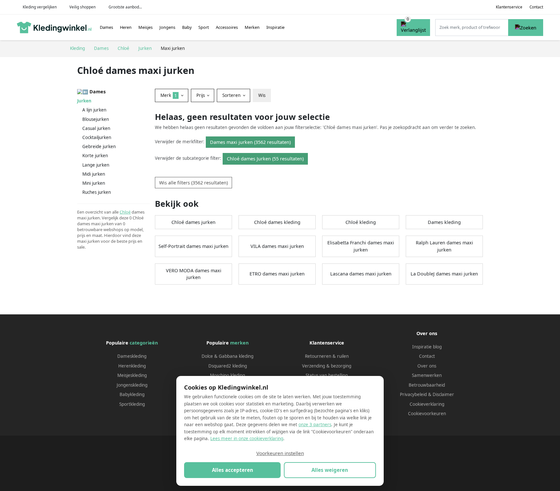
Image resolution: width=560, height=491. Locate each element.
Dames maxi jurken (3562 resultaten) (250, 142)
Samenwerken (427, 375)
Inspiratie (275, 27)
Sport (203, 27)
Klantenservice (509, 7)
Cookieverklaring (427, 404)
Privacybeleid (413, 394)
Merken (252, 27)
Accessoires (227, 27)
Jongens (167, 27)
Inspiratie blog (427, 347)
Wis (261, 95)
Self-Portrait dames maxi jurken (193, 246)
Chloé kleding (360, 222)
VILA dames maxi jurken (277, 246)
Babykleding (132, 394)
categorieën (144, 343)
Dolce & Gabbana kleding (227, 356)
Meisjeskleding (132, 375)
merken (239, 343)
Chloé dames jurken (193, 222)
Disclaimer (443, 394)
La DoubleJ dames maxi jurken (444, 274)
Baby (187, 27)
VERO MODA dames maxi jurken (193, 274)
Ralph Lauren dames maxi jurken (444, 246)
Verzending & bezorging (326, 366)
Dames (106, 27)
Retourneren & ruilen (327, 356)
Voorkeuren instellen (280, 453)
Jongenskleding (132, 385)
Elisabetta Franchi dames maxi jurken (360, 246)
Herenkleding (132, 366)
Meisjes (145, 27)
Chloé (125, 212)
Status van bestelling (327, 375)
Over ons (426, 366)
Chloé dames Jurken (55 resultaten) (265, 159)
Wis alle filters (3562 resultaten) (193, 183)
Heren (126, 27)
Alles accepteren (232, 470)
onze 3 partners (314, 424)
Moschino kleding (227, 375)
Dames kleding (444, 222)
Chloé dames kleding (277, 222)
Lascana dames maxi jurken (360, 274)
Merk (168, 95)
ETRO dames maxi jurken (277, 274)
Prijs (201, 95)
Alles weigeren (329, 470)
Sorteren (232, 95)
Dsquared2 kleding (227, 366)
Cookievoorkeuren (427, 413)
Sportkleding (132, 404)
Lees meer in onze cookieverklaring (246, 438)
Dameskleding (131, 356)
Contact (536, 7)
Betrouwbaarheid (427, 385)
